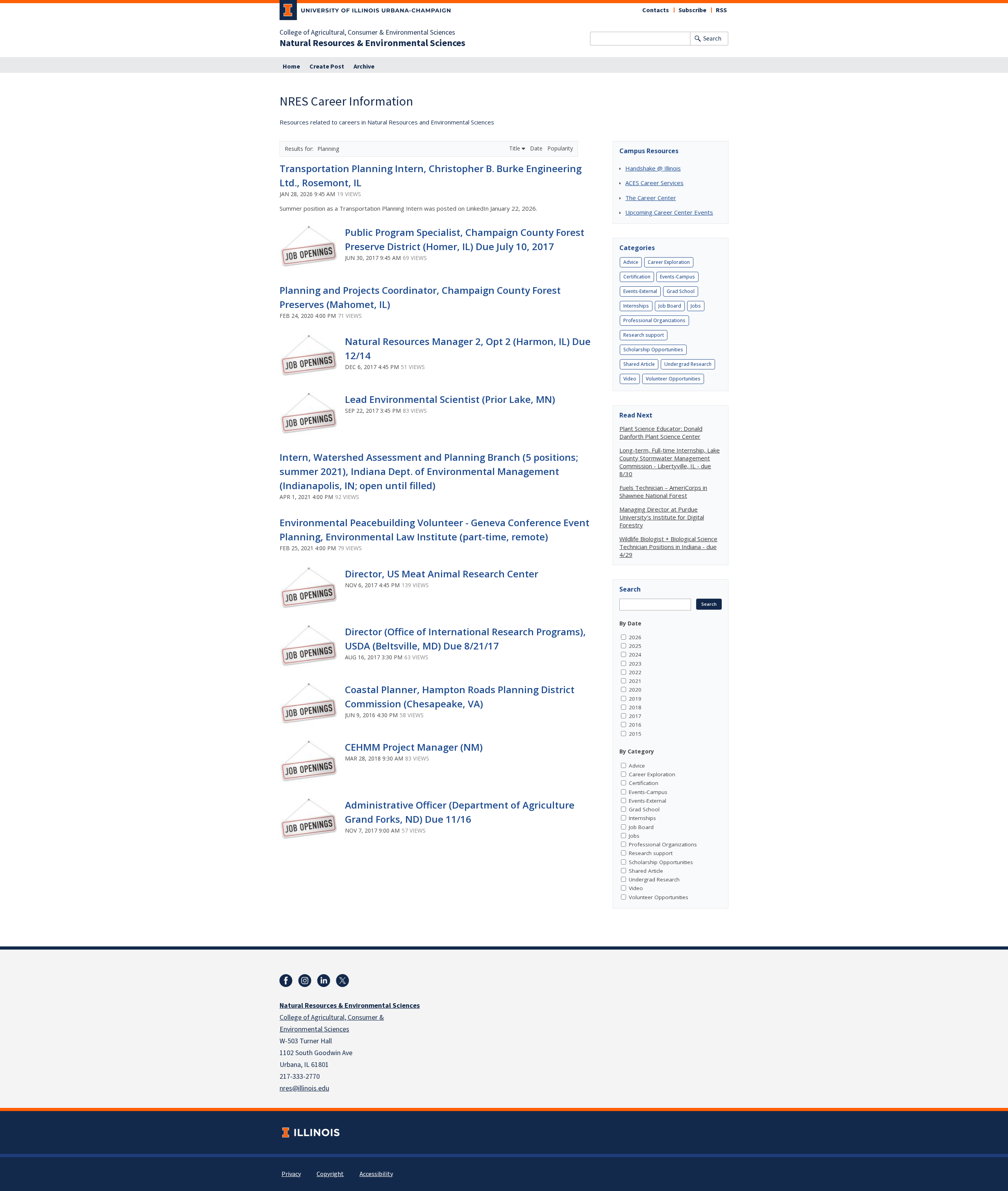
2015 (635, 733)
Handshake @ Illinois (653, 168)
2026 (635, 637)
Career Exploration (669, 262)
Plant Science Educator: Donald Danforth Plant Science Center (660, 432)
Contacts (655, 10)
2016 (635, 724)
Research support (643, 335)
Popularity (560, 148)
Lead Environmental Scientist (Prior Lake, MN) (450, 399)
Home (291, 66)
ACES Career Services (654, 183)
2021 (635, 681)
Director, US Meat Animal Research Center (441, 573)
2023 (635, 663)
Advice (630, 262)
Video (629, 378)
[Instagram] (304, 980)
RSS (721, 10)
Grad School (681, 291)
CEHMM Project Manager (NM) (414, 746)
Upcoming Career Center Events (669, 212)
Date (537, 148)
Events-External (640, 291)
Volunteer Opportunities (673, 378)
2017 (635, 716)
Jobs (696, 305)
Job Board (669, 305)
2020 (635, 689)
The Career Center (650, 198)
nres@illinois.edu (304, 1088)
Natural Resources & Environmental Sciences (372, 43)
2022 (635, 672)
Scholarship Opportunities (653, 349)
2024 (635, 654)
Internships (636, 305)
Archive (364, 66)
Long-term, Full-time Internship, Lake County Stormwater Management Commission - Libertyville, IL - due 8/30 (669, 462)
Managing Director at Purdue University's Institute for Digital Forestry (661, 517)
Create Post (326, 66)
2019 (635, 698)
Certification (636, 276)
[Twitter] (342, 980)
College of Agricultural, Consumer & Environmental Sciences (367, 32)
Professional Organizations (654, 320)
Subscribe (692, 10)
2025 (635, 645)
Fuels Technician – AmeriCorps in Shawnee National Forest (663, 491)
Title (515, 148)
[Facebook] (286, 980)
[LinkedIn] (323, 980)
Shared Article (639, 364)
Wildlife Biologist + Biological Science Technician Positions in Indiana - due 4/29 (668, 546)
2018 (635, 707)
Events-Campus (677, 276)
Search (712, 38)
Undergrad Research (688, 364)
